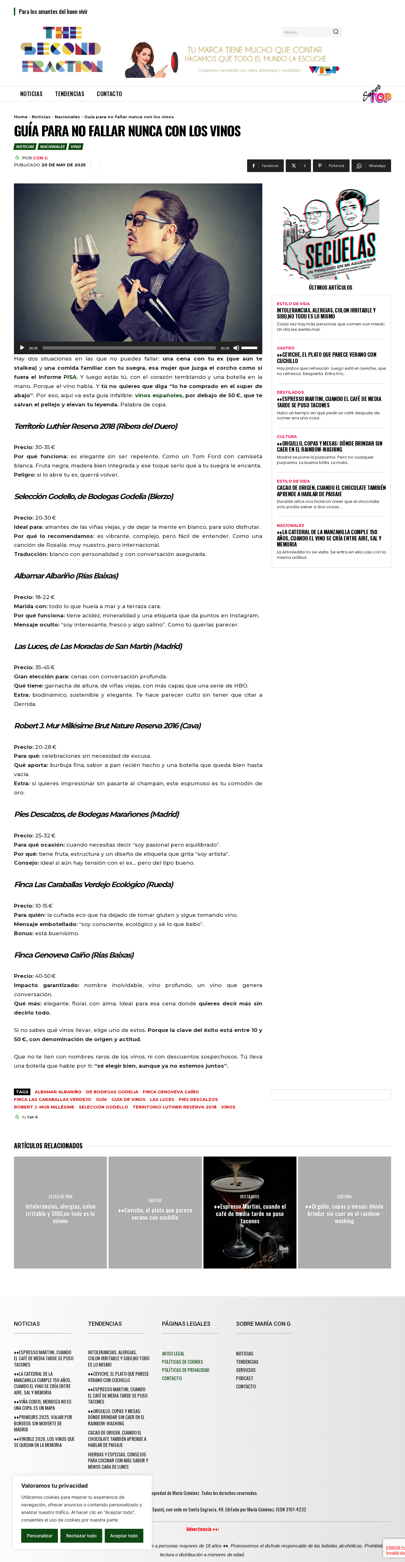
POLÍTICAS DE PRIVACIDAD (185, 1369)
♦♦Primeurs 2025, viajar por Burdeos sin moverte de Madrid (43, 1423)
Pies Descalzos (198, 1099)
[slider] (250, 347)
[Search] (336, 32)
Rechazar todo (81, 1535)
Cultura (287, 437)
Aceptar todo (124, 1535)
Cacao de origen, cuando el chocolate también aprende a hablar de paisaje (331, 491)
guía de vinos (128, 1099)
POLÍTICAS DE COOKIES (182, 1361)
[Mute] (236, 348)
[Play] (22, 348)
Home (21, 116)
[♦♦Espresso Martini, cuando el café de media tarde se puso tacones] (249, 1212)
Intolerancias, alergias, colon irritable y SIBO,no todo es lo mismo (326, 313)
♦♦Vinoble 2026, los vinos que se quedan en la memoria (44, 1441)
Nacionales (67, 116)
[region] (82, 1512)
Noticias (41, 116)
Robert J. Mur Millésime (44, 1106)
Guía (101, 1099)
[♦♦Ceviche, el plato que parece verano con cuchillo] (155, 1212)
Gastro (286, 348)
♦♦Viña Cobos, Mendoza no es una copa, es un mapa (43, 1404)
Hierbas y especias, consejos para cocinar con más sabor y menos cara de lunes (118, 1460)
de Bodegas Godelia (112, 1091)
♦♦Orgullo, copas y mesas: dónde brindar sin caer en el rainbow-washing (330, 446)
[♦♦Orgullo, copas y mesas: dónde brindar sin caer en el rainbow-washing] (344, 1212)
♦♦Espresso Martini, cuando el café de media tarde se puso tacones (329, 402)
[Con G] (18, 158)
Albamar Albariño (58, 1091)
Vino (75, 146)
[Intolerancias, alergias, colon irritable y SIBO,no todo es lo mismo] (60, 1212)
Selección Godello (103, 1106)
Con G (40, 157)
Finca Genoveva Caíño (171, 1091)
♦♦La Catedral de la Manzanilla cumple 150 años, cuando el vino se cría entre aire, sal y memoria (329, 538)
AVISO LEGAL (173, 1353)
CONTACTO (172, 1377)
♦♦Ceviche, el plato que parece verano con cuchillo (327, 357)
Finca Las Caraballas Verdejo (52, 1099)
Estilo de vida (293, 304)
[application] (138, 348)
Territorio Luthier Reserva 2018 (175, 1106)
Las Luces (162, 1099)
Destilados (290, 392)
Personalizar (40, 1535)
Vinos (228, 1106)
